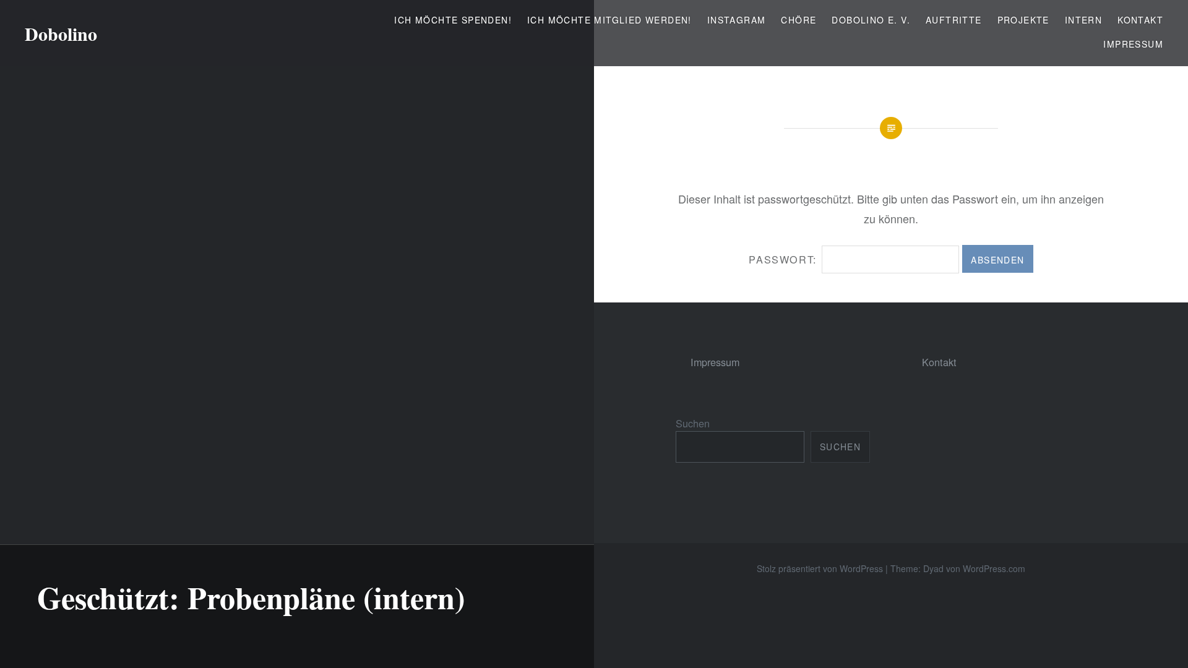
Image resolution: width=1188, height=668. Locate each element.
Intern (1083, 20)
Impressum (1133, 44)
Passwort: (785, 259)
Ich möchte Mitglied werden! (609, 20)
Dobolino (61, 33)
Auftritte (954, 20)
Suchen (693, 423)
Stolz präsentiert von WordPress (820, 568)
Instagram (736, 20)
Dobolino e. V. (871, 20)
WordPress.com (994, 568)
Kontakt (1140, 20)
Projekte (1023, 20)
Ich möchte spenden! (453, 20)
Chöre (798, 20)
